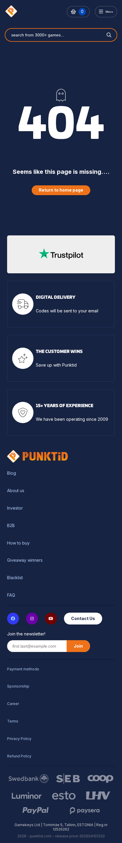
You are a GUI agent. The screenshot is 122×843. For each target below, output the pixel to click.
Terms (12, 721)
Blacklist (15, 577)
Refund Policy (19, 756)
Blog (11, 473)
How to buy (18, 543)
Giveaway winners (25, 560)
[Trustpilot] (61, 254)
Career (13, 703)
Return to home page (61, 189)
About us (15, 490)
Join (78, 645)
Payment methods (23, 669)
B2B (11, 525)
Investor (15, 508)
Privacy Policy (19, 738)
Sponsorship (18, 686)
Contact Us (83, 618)
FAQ (11, 595)
